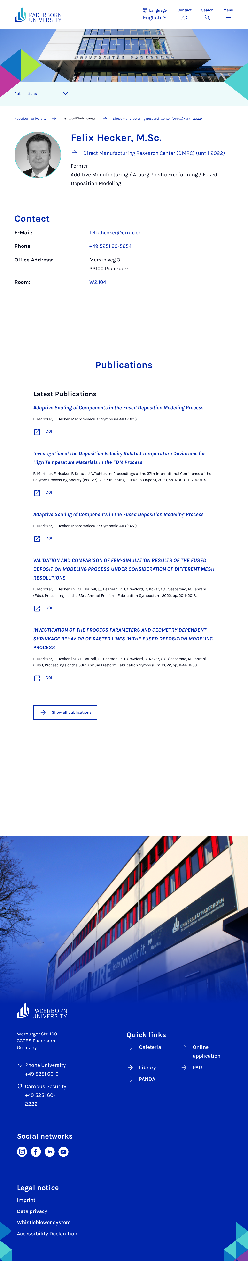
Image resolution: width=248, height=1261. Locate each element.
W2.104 (97, 282)
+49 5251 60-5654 (110, 246)
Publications (26, 93)
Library (147, 1067)
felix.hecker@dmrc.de (115, 232)
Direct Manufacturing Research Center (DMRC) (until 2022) (157, 119)
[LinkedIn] (50, 1151)
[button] (157, 14)
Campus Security (45, 1086)
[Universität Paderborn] (42, 1010)
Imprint (26, 1200)
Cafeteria (150, 1047)
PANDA (147, 1079)
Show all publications (71, 712)
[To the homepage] (38, 14)
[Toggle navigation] (65, 94)
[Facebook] (36, 1151)
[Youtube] (63, 1151)
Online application (206, 1051)
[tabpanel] (124, 259)
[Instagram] (22, 1151)
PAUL (199, 1067)
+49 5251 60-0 (42, 1074)
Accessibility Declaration (47, 1233)
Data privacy (32, 1211)
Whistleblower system (44, 1222)
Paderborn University (30, 119)
